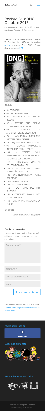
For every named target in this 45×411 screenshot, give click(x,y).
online (7, 45)
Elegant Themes (27, 404)
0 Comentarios (28, 30)
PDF (21, 48)
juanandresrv (13, 27)
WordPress (29, 407)
